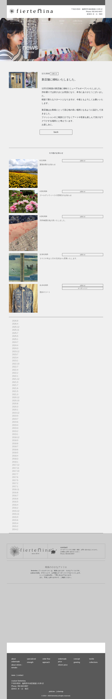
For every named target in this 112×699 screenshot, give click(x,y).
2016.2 (15, 508)
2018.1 (15, 462)
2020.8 (15, 403)
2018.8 (15, 443)
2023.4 (15, 357)
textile (91, 659)
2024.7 (15, 342)
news (13, 675)
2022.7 (15, 367)
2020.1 (15, 409)
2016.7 (15, 495)
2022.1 (15, 376)
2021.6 (15, 388)
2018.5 (15, 452)
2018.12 (15, 437)
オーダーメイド (15, 22)
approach (46, 662)
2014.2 (15, 529)
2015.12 (15, 511)
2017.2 (15, 483)
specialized (31, 659)
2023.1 (15, 360)
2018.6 (15, 449)
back (56, 132)
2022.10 (15, 364)
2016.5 (15, 501)
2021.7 (15, 385)
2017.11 (15, 468)
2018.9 (15, 440)
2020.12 (15, 397)
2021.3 (15, 394)
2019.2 (15, 431)
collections (93, 662)
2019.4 (15, 425)
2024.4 (15, 345)
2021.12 (15, 379)
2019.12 (15, 413)
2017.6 (15, 477)
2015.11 (15, 514)
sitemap (60, 691)
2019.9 (15, 416)
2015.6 (15, 520)
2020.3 (15, 406)
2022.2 (15, 373)
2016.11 (15, 489)
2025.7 (15, 333)
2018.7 (15, 446)
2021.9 (15, 382)
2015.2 (15, 526)
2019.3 (15, 428)
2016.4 (15, 505)
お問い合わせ (93, 22)
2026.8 (15, 321)
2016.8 (15, 492)
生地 (61, 22)
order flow (46, 659)
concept (77, 659)
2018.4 (15, 456)
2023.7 (15, 354)
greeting (77, 662)
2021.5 (15, 391)
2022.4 (15, 370)
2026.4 (15, 324)
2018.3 (15, 459)
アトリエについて (46, 22)
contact (20, 675)
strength (30, 662)
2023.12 (15, 351)
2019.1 (15, 434)
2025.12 (15, 327)
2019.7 (15, 419)
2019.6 (15, 422)
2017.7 (15, 474)
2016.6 (15, 498)
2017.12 (15, 465)
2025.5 (15, 336)
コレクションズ (77, 22)
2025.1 (15, 339)
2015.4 (15, 523)
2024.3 (15, 348)
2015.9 (15, 517)
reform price (62, 665)
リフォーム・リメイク (30, 24)
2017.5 (15, 480)
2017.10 (15, 471)
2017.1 (15, 486)
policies (52, 691)
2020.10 (15, 400)
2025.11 (15, 330)
